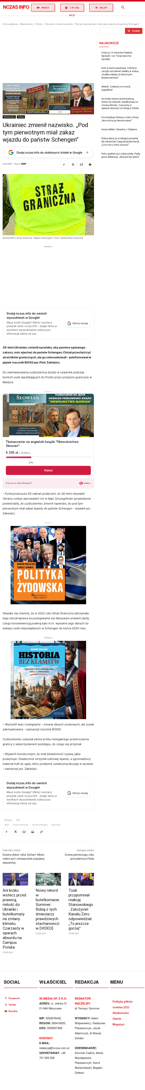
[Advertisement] (48, 54)
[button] (122, 7)
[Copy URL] (41, 832)
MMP (23, 163)
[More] (90, 164)
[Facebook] (64, 164)
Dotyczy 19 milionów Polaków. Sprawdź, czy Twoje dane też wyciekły (117, 55)
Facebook (14, 998)
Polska (38, 24)
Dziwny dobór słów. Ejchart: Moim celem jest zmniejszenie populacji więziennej (23, 858)
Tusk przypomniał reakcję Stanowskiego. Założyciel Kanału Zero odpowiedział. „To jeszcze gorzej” (81, 909)
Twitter (12, 1004)
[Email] (81, 164)
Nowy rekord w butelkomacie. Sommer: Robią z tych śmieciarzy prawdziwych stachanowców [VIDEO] (48, 909)
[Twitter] (72, 164)
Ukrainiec (56, 824)
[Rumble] (6, 1011)
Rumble (13, 1011)
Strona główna (10, 24)
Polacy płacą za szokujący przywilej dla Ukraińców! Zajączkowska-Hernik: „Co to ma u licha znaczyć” (120, 141)
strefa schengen (40, 824)
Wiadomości (26, 24)
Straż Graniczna (20, 824)
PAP (18, 820)
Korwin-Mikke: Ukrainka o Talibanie (119, 129)
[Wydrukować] (32, 832)
